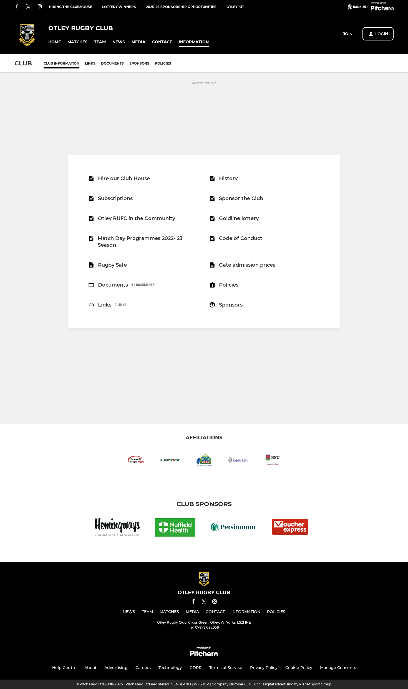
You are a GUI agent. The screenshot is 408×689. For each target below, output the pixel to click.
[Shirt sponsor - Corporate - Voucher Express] (290, 528)
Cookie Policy (298, 667)
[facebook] (16, 6)
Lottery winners (119, 7)
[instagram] (39, 6)
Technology (170, 667)
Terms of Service (225, 667)
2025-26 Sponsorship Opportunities (181, 7)
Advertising (116, 667)
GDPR (196, 667)
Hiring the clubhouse (70, 7)
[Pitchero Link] (382, 9)
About (90, 667)
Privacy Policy (264, 667)
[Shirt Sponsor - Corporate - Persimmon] (233, 528)
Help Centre (64, 667)
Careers (143, 667)
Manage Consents (338, 667)
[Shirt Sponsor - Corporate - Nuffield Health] (175, 528)
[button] (54, 42)
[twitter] (28, 7)
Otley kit (235, 7)
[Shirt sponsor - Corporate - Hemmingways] (117, 528)
